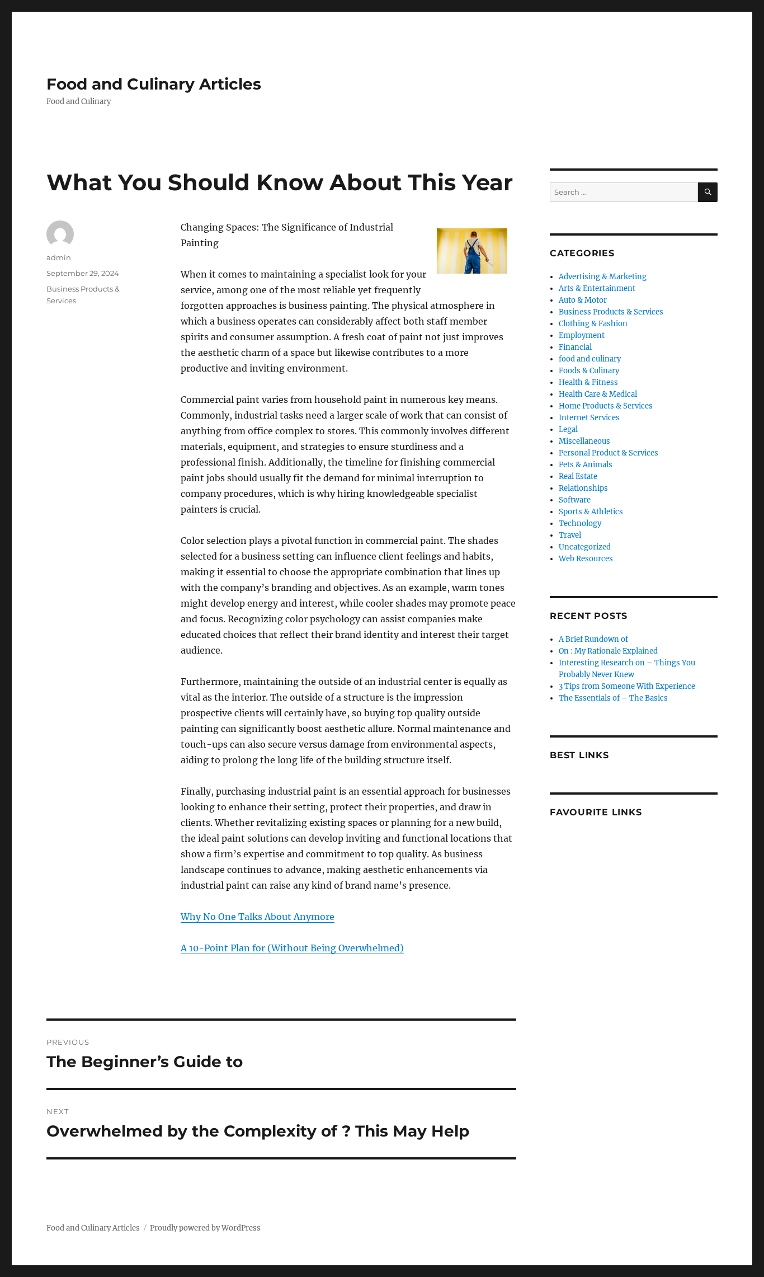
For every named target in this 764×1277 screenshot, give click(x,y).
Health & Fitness (588, 382)
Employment (582, 335)
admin (58, 257)
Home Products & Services (606, 406)
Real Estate (578, 476)
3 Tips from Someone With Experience (627, 686)
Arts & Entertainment (597, 288)
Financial (575, 347)
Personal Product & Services (608, 453)
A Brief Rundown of (593, 639)
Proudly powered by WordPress (205, 1228)
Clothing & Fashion (593, 323)
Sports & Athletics (591, 512)
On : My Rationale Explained (608, 651)
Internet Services (589, 417)
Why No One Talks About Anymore (257, 916)
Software (575, 500)
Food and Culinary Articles (153, 83)
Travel (570, 535)
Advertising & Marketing (603, 276)
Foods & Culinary (589, 370)
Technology (580, 523)
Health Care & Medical (598, 394)
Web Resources (586, 559)
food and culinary (590, 359)
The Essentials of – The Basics (613, 698)
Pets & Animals (585, 465)
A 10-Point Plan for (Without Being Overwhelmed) (292, 948)
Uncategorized (585, 547)
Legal (568, 429)
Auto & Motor (583, 300)
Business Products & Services (611, 312)
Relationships (583, 488)
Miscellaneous (584, 441)
